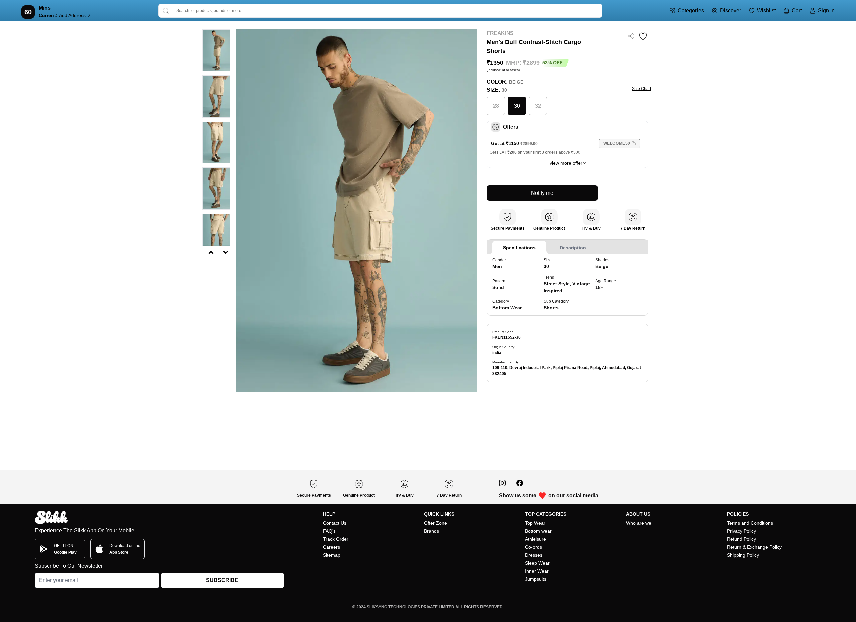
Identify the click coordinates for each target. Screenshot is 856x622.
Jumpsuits (535, 579)
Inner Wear (537, 571)
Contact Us (334, 523)
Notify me (542, 193)
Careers (331, 547)
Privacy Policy (741, 531)
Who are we (638, 523)
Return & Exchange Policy (754, 547)
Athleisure (535, 539)
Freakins (500, 33)
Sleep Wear (537, 563)
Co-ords (533, 547)
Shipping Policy (743, 555)
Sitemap (331, 555)
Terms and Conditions (750, 523)
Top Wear (535, 523)
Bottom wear (538, 531)
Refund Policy (741, 539)
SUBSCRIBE (222, 580)
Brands (431, 531)
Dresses (533, 555)
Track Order (335, 539)
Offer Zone (435, 523)
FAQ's (329, 531)
